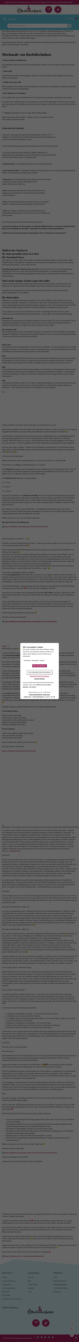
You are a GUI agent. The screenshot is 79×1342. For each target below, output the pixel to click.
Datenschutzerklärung (35, 694)
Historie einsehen (39, 678)
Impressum (46, 694)
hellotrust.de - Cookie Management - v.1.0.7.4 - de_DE (39, 697)
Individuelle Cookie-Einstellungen (39, 676)
